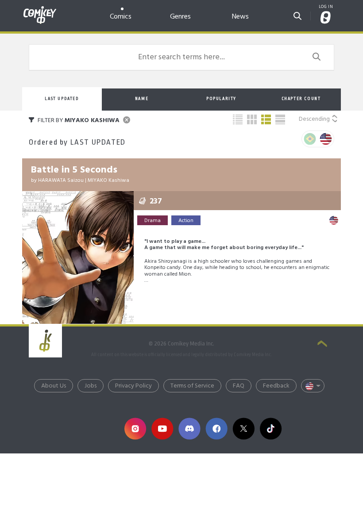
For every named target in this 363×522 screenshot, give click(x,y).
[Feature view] (280, 119)
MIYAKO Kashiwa (108, 180)
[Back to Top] (322, 344)
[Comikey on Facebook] (217, 429)
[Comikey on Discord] (189, 429)
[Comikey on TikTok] (271, 429)
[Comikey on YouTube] (162, 429)
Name (141, 98)
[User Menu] (326, 18)
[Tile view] (252, 119)
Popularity (221, 98)
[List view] (266, 119)
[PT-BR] (310, 139)
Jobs (91, 386)
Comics (120, 16)
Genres (180, 16)
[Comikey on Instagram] (135, 429)
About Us (53, 386)
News (240, 16)
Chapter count (301, 98)
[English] (325, 139)
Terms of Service (192, 386)
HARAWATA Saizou (61, 180)
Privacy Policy (133, 386)
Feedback (276, 386)
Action (185, 220)
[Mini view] (238, 119)
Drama (152, 220)
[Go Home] (40, 10)
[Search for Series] (297, 14)
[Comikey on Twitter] (244, 429)
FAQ (238, 386)
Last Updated (62, 98)
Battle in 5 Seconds (74, 170)
